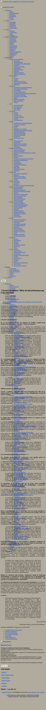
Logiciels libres (18, 481)
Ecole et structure (10, 637)
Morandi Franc (15, 299)
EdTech (11, 318)
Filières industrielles (15, 325)
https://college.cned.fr (26, 495)
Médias (11, 395)
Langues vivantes (19, 390)
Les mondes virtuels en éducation (23, 432)
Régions (16, 515)
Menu (3, 280)
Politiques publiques (11, 631)
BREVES (4, 683)
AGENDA (4, 686)
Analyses (12, 304)
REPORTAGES (6, 680)
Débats (7, 297)
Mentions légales (7, 692)
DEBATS (4, 672)
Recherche (12, 300)
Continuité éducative (11, 639)
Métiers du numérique (20, 419)
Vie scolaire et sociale (11, 634)
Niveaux (7, 540)
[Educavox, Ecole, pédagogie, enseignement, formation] (17, 1)
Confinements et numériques (13, 630)
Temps (16, 453)
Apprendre (17, 334)
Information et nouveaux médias (23, 404)
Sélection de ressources (16, 460)
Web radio (17, 441)
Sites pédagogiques (19, 472)
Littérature (17, 358)
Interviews (12, 288)
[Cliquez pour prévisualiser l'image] (23, 303)
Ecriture (16, 386)
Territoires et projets (19, 509)
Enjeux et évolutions (11, 633)
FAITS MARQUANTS (8, 675)
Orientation (17, 420)
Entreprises (17, 416)
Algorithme (17, 456)
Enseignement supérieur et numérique (25, 367)
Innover (7, 294)
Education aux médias (20, 402)
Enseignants (13, 321)
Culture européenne (19, 526)
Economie (17, 496)
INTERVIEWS (6, 678)
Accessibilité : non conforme (37, 692)
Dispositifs (12, 297)
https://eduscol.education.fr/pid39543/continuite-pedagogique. (20, 493)
